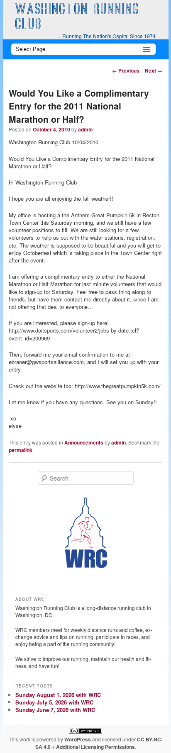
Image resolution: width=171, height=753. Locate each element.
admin (85, 129)
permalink (20, 450)
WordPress (77, 739)
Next (153, 70)
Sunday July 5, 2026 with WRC (54, 702)
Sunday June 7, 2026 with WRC (55, 710)
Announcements (83, 442)
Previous (125, 70)
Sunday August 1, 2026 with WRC (58, 695)
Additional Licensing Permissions (95, 747)
